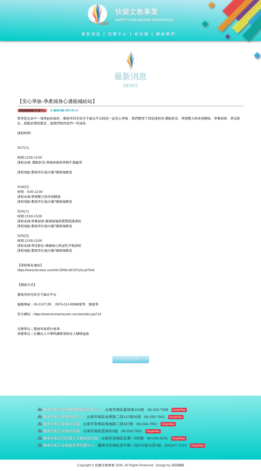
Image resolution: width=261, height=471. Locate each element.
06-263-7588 (157, 410)
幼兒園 (142, 34)
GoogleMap (179, 409)
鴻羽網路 (177, 465)
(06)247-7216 (176, 445)
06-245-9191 (157, 438)
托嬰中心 (118, 34)
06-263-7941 (154, 417)
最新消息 (91, 34)
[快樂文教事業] (99, 14)
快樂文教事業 (136, 11)
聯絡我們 (166, 34)
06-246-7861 (146, 424)
